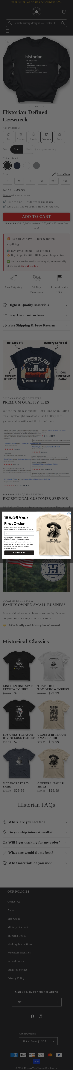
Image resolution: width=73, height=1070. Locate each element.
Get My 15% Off (19, 553)
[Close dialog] (69, 513)
